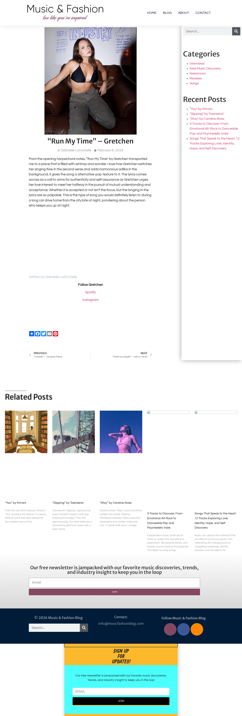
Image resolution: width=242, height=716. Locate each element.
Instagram (90, 300)
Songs (194, 83)
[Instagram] (170, 629)
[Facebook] (183, 629)
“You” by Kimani (201, 109)
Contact (203, 12)
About (183, 12)
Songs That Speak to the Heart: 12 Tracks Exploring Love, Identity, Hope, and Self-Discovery (215, 143)
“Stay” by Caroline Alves (207, 118)
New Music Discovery (205, 68)
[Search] (236, 31)
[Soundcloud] (197, 629)
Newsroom (198, 73)
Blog (167, 12)
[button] (121, 645)
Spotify (90, 292)
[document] (121, 680)
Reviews (196, 78)
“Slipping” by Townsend (206, 113)
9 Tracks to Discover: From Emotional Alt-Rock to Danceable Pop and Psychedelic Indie (214, 128)
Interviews (197, 63)
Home (151, 12)
